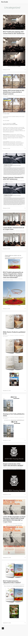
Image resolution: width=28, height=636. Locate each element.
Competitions (12, 335)
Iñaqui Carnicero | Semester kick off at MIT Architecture (13, 178)
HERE (19, 66)
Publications (18, 95)
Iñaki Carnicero (6, 95)
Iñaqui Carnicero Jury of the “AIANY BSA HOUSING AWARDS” (13, 464)
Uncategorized (22, 95)
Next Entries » (3, 628)
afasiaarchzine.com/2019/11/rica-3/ (17, 420)
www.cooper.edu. (18, 525)
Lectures (14, 95)
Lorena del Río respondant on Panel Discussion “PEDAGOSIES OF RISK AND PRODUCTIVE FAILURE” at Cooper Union (14, 519)
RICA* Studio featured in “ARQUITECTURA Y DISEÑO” (12, 582)
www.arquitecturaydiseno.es (18, 586)
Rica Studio (4, 2)
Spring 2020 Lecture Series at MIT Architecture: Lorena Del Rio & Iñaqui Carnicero (13, 92)
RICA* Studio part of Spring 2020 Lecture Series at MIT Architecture (13, 32)
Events (11, 95)
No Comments (5, 96)
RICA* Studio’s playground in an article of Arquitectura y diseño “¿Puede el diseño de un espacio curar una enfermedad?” (13, 274)
